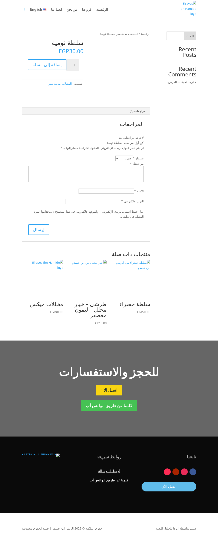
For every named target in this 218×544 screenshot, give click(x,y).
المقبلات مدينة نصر (127, 34)
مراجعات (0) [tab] (138, 111)
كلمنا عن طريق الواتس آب (109, 405)
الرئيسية (102, 9)
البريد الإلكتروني (132, 201)
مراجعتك (137, 164)
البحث (190, 36)
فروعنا (87, 9)
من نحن (72, 9)
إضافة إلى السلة (47, 64)
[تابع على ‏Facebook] (192, 471)
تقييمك (138, 158)
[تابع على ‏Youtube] (175, 471)
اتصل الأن (109, 390)
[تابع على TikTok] (167, 471)
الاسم (139, 191)
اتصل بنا (56, 9)
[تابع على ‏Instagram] (184, 471)
